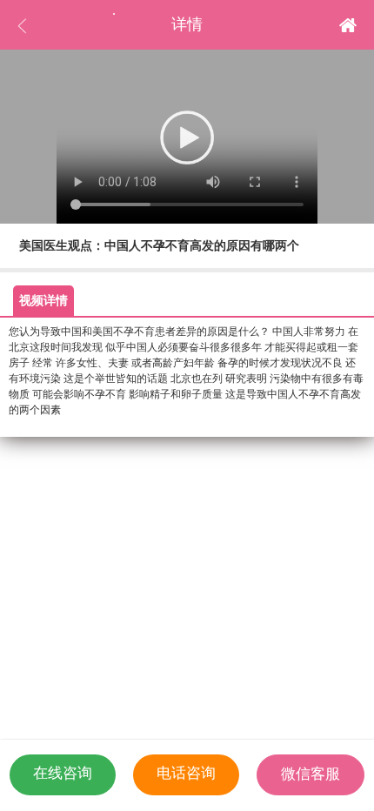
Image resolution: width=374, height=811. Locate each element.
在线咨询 (62, 773)
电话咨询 (186, 773)
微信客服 (310, 774)
